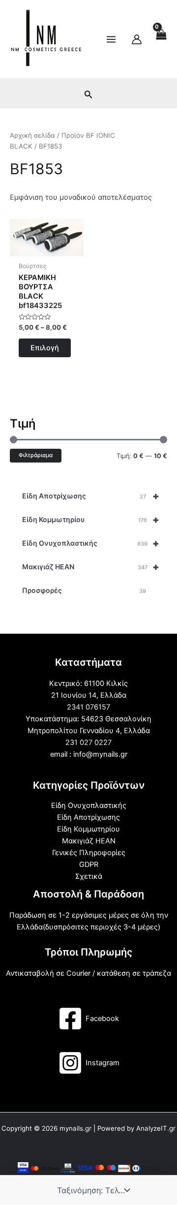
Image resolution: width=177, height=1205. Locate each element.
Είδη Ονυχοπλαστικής (90, 543)
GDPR (88, 864)
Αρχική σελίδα (32, 135)
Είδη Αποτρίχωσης (90, 496)
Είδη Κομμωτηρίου (90, 519)
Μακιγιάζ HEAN (90, 567)
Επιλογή (44, 347)
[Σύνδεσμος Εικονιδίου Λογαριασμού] (136, 39)
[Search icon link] (88, 96)
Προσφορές (84, 590)
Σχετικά (88, 876)
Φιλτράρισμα (36, 455)
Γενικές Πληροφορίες (88, 852)
